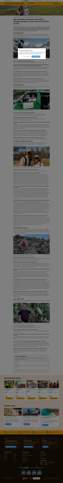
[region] (32, 53)
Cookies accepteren (36, 56)
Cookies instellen (26, 56)
